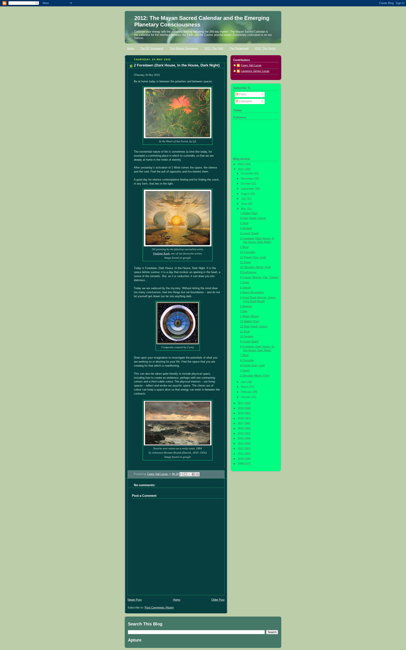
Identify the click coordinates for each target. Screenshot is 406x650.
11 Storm (245, 262)
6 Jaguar (245, 287)
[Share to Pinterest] (197, 474)
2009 (241, 463)
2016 (241, 428)
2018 (241, 418)
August (245, 193)
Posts (242, 94)
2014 (241, 438)
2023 (241, 164)
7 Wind (244, 355)
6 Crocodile (247, 360)
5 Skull (244, 223)
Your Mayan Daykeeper (184, 48)
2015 (241, 433)
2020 (241, 408)
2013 (241, 443)
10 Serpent (246, 336)
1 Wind (244, 247)
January (246, 397)
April (244, 382)
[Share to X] (189, 474)
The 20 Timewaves (151, 48)
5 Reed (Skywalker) (252, 292)
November (247, 178)
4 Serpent (246, 228)
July (244, 198)
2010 (241, 458)
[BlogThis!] (185, 474)
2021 (241, 403)
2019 (241, 413)
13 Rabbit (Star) (249, 321)
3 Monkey (246, 306)
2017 (241, 423)
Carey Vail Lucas (158, 474)
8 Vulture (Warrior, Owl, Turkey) (259, 277)
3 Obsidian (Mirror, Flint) (254, 375)
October (246, 183)
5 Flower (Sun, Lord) (252, 365)
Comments (245, 101)
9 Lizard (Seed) (249, 341)
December (247, 173)
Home (130, 48)
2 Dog (243, 311)
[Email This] (181, 474)
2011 (241, 453)
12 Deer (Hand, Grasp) (253, 326)
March (245, 386)
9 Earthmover (248, 272)
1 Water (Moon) (249, 316)
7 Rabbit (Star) (249, 213)
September (248, 188)
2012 (241, 448)
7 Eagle (244, 282)
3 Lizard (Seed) (249, 233)
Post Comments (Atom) (159, 607)
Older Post (218, 599)
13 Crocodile (247, 252)
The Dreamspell (239, 48)
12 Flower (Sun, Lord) (253, 257)
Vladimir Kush (161, 253)
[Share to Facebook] (193, 474)
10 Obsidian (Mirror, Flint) (255, 267)
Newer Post (135, 599)
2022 (241, 169)
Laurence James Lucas (255, 71)
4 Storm (245, 370)
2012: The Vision (265, 48)
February (246, 392)
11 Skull (245, 331)
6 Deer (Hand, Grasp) (253, 218)
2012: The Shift (213, 48)
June (244, 203)
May (244, 208)
